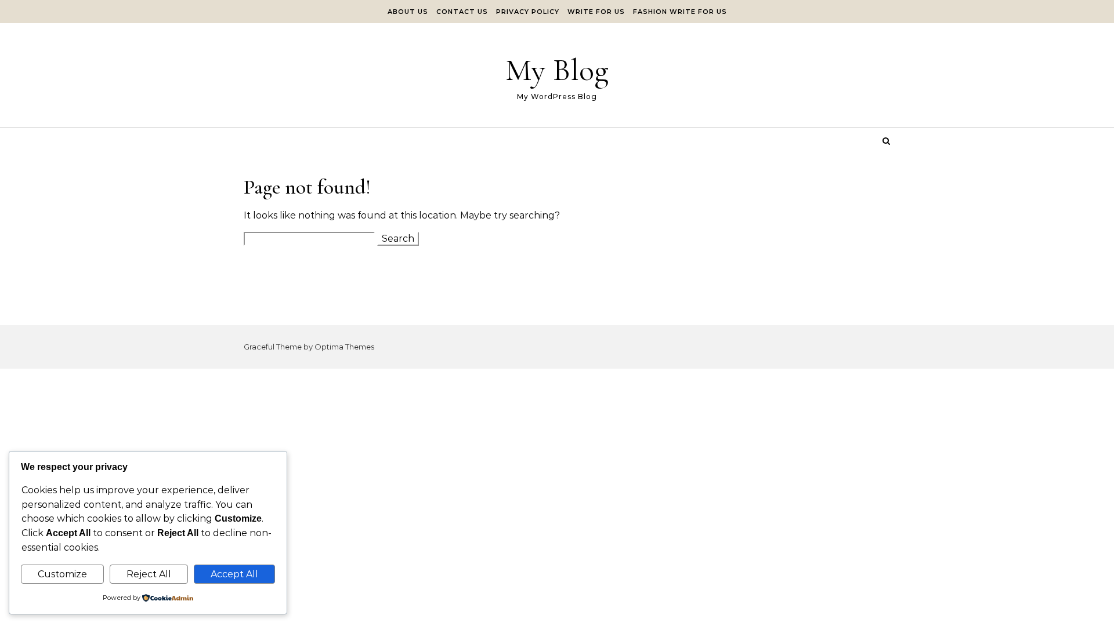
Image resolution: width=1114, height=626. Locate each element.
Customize (62, 574)
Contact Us (462, 12)
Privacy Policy (527, 12)
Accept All (234, 574)
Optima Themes (344, 346)
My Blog (557, 70)
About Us (408, 12)
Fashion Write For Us (680, 12)
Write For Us (596, 12)
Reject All (148, 574)
